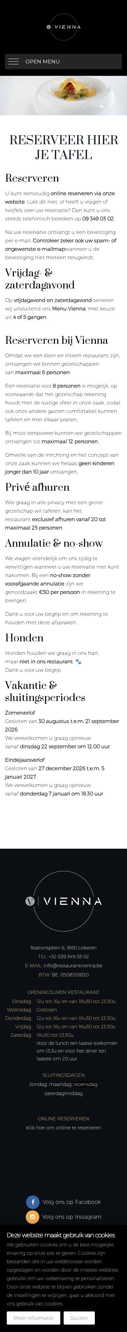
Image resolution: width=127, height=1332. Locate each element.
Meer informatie (34, 1318)
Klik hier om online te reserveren (63, 1128)
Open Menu (42, 61)
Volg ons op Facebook (72, 1202)
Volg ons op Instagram (72, 1217)
